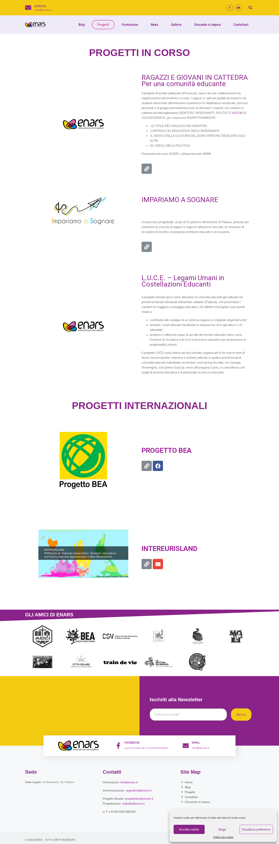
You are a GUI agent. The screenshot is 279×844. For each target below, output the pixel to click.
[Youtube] (238, 7)
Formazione (130, 25)
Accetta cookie (189, 829)
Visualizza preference (256, 829)
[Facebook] (158, 466)
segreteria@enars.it (138, 790)
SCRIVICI (40, 6)
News (154, 25)
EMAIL (196, 742)
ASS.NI (237, 113)
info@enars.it (43, 10)
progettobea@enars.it (139, 798)
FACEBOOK (132, 742)
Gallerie (176, 25)
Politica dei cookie (223, 837)
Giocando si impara (207, 25)
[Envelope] (158, 564)
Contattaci (240, 25)
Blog (81, 25)
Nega (222, 829)
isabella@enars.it (133, 803)
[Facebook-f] (230, 7)
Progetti (103, 25)
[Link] (147, 169)
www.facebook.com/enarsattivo (146, 748)
